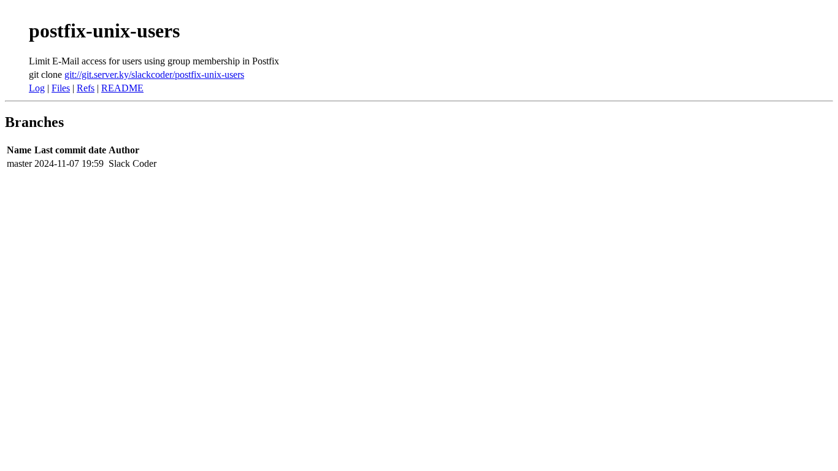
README (122, 88)
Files (61, 88)
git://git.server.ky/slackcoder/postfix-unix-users (154, 74)
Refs (85, 88)
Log (37, 88)
